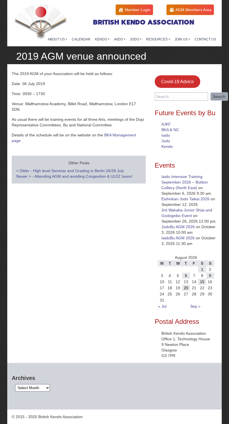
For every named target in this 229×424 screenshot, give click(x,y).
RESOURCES (157, 39)
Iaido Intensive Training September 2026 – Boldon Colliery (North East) (184, 182)
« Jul (162, 306)
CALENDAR (81, 39)
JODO (135, 39)
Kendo (167, 146)
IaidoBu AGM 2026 (178, 238)
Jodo (165, 141)
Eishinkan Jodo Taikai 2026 (185, 199)
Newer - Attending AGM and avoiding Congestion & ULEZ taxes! (74, 176)
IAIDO (119, 39)
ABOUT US (57, 39)
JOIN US (182, 39)
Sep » (195, 306)
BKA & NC (170, 129)
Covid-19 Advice (177, 81)
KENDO (101, 39)
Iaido (165, 135)
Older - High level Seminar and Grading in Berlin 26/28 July (70, 170)
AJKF (166, 124)
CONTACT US (205, 39)
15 (202, 282)
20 (186, 288)
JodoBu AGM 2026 (178, 227)
